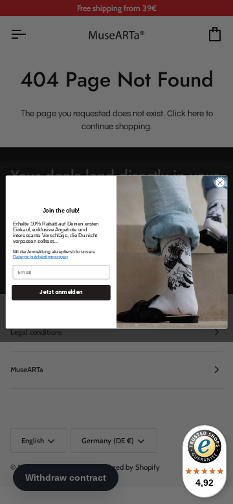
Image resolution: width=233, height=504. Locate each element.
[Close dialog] (220, 182)
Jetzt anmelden (60, 292)
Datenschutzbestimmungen (40, 257)
